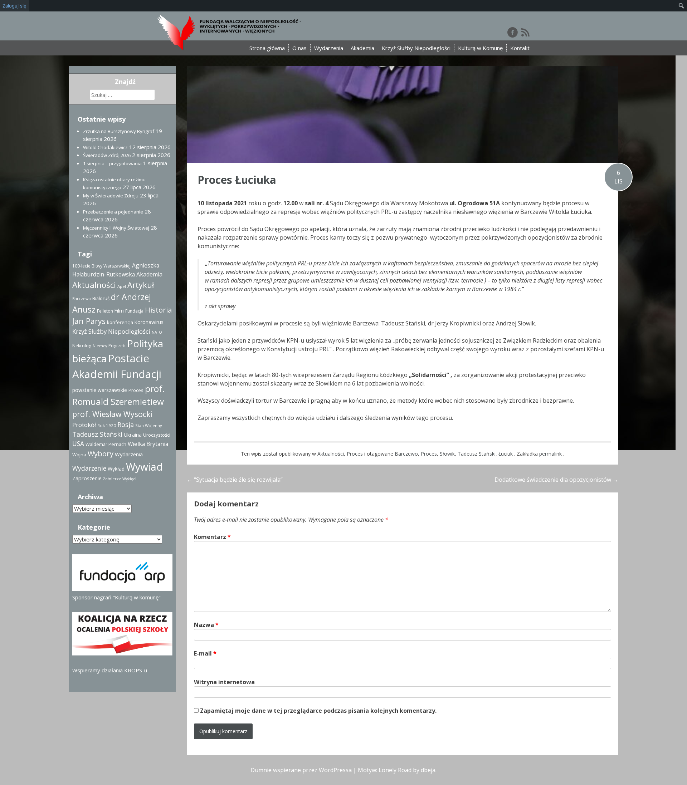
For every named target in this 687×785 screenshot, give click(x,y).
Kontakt (520, 47)
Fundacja (134, 311)
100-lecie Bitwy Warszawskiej (101, 266)
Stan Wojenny (148, 425)
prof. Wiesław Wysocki (112, 414)
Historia (158, 310)
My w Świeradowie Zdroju (110, 195)
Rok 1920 (106, 425)
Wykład (116, 468)
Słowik (447, 453)
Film (119, 310)
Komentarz (212, 537)
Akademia (362, 47)
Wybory (100, 453)
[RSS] (525, 32)
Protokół (84, 425)
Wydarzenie (89, 468)
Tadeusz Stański (477, 453)
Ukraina (133, 434)
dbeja (428, 770)
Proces (355, 453)
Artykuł (140, 285)
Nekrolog (81, 346)
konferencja (120, 322)
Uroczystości (156, 435)
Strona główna (267, 47)
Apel (121, 286)
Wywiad (144, 467)
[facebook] (512, 32)
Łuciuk (505, 453)
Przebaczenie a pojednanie (113, 211)
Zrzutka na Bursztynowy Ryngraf (118, 131)
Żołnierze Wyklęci (119, 478)
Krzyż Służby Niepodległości (416, 47)
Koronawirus (149, 322)
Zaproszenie (87, 478)
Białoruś (100, 298)
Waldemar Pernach (106, 444)
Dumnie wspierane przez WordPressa (301, 770)
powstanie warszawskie (99, 390)
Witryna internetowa (224, 682)
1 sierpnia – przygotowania (112, 163)
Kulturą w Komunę (480, 47)
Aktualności (330, 453)
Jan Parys (89, 321)
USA (78, 444)
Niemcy (100, 345)
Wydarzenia (328, 47)
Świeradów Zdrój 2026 (107, 155)
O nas (299, 47)
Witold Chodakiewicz (105, 147)
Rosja (125, 424)
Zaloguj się (14, 6)
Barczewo (406, 453)
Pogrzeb (117, 346)
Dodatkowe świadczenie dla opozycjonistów (556, 480)
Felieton (105, 311)
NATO (157, 332)
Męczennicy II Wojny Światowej (116, 228)
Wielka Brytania (148, 444)
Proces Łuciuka (237, 179)
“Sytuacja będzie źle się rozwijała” (235, 480)
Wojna (79, 454)
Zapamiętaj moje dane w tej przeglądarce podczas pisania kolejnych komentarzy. (318, 711)
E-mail (205, 653)
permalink (551, 453)
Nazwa (206, 625)
